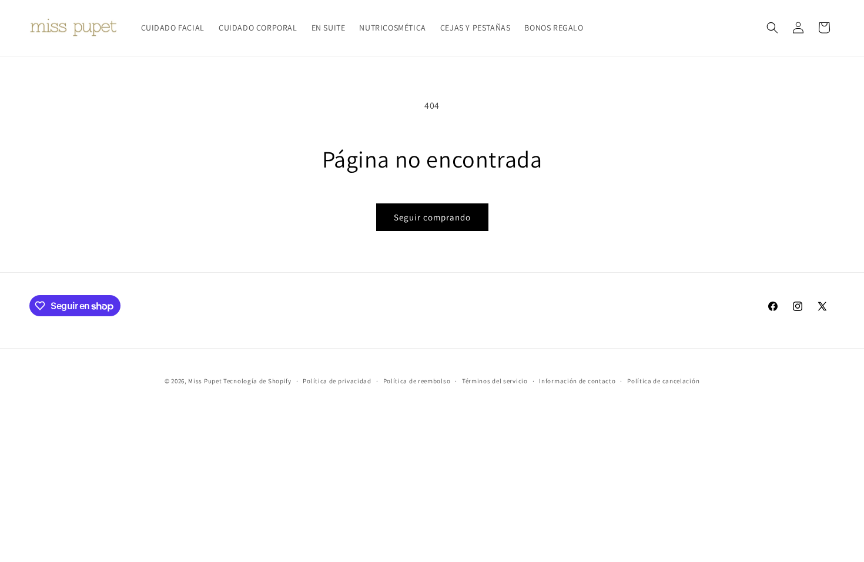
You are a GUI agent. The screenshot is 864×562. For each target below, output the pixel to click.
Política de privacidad (337, 381)
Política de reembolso (417, 381)
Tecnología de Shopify (257, 381)
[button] (772, 28)
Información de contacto (577, 381)
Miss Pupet (205, 381)
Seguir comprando (432, 217)
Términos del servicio (495, 381)
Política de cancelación (663, 381)
